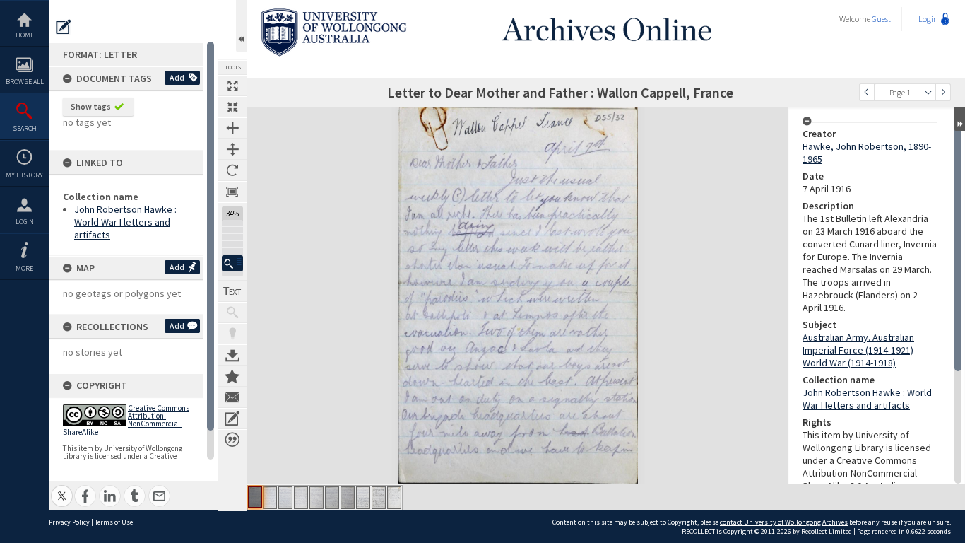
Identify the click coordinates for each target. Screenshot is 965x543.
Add (177, 77)
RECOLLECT (698, 531)
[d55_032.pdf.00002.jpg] (270, 497)
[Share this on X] (62, 488)
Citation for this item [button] (232, 439)
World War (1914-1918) (849, 362)
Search (25, 128)
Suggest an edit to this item (63, 27)
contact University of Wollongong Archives (784, 522)
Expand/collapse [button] (959, 119)
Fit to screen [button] (232, 106)
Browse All (25, 81)
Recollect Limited (826, 531)
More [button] (24, 268)
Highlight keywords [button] (232, 333)
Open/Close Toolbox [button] (241, 26)
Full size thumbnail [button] (232, 85)
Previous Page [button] (867, 92)
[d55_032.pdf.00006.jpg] (332, 497)
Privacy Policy (69, 522)
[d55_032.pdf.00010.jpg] (394, 497)
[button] (232, 263)
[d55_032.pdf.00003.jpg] (285, 497)
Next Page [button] (943, 92)
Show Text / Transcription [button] (232, 291)
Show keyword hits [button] (232, 312)
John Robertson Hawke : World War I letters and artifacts (125, 222)
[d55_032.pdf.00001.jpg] (255, 497)
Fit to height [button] (232, 149)
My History (24, 175)
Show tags (91, 106)
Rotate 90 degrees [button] (232, 170)
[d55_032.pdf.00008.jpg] (363, 497)
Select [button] (928, 92)
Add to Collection (232, 376)
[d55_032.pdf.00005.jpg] (316, 497)
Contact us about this (232, 397)
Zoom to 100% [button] (232, 191)
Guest (881, 18)
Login (25, 221)
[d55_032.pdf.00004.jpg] (301, 497)
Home (25, 35)
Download (232, 355)
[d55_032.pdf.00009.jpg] (379, 497)
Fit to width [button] (232, 128)
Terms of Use (114, 522)
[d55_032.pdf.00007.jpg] (348, 497)
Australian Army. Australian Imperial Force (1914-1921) (858, 343)
